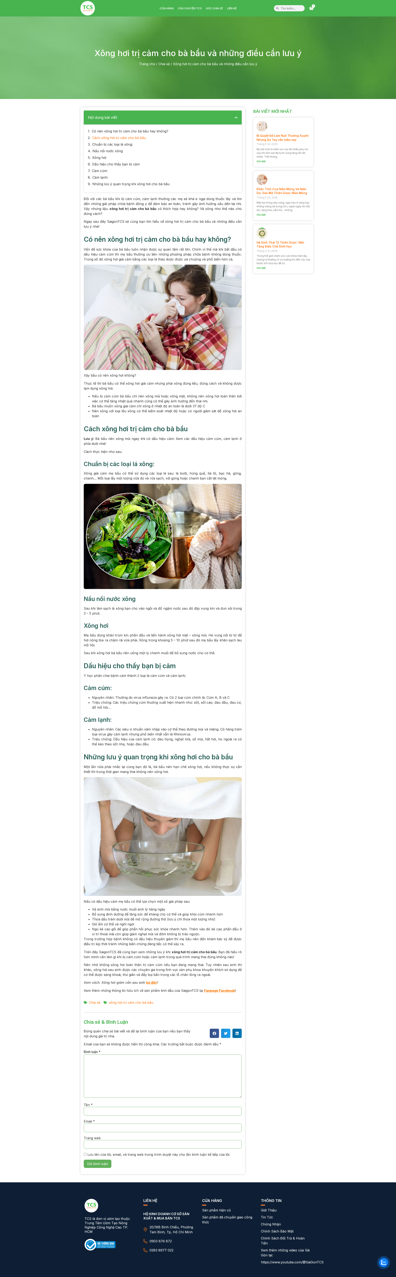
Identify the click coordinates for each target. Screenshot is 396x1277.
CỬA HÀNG (167, 8)
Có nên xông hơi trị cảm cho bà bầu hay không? (130, 131)
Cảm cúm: (100, 171)
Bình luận (92, 1051)
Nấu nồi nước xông (107, 151)
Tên (88, 1104)
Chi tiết (261, 161)
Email (89, 1121)
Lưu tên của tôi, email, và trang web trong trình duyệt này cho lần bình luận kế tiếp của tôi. (158, 1154)
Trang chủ (147, 64)
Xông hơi (99, 158)
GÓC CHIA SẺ (214, 8)
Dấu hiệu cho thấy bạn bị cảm (116, 164)
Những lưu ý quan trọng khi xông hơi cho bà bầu (131, 184)
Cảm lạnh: (100, 177)
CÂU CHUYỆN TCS (190, 8)
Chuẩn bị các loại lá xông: (112, 144)
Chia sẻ (164, 64)
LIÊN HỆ (232, 8)
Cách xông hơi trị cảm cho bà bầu (119, 138)
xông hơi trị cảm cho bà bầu (131, 1002)
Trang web (92, 1138)
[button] (236, 117)
